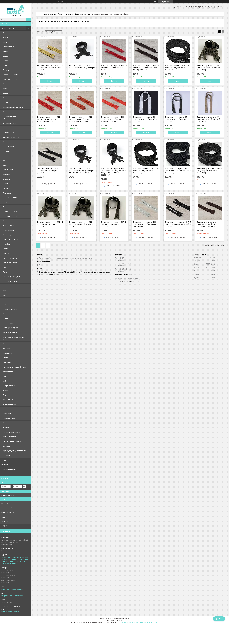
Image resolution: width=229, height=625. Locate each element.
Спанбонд (7, 244)
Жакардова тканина (11, 84)
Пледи (5, 358)
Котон (5, 102)
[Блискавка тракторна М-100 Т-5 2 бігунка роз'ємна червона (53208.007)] (114, 51)
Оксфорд (6, 179)
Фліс (4, 295)
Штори (5, 318)
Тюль (5, 272)
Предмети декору (10, 409)
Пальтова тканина (10, 207)
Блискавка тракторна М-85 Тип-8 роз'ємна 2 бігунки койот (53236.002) (209, 119)
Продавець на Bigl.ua (114, 620)
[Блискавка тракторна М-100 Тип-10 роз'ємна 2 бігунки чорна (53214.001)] (82, 51)
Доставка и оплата (8, 469)
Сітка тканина (8, 230)
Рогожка (6, 142)
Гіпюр (5, 65)
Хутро (5, 160)
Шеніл (5, 184)
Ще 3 (5, 526)
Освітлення (7, 413)
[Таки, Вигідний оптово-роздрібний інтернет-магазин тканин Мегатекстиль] (15, 9)
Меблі (5, 381)
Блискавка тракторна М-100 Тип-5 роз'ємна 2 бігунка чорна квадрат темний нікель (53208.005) (113, 171)
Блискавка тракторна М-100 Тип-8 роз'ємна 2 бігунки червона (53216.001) (112, 119)
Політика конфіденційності (149, 623)
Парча (5, 188)
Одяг (5, 376)
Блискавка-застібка (82, 14)
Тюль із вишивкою (10, 263)
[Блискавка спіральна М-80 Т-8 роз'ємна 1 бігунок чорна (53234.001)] (178, 51)
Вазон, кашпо (8, 353)
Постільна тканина (10, 216)
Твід (4, 267)
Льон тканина (8, 146)
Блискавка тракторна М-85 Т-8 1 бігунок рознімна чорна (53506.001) (209, 170)
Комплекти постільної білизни (14, 367)
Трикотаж (6, 253)
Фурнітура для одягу (10, 332)
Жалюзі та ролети (10, 437)
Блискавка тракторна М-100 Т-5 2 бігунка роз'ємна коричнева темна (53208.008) (146, 67)
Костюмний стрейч (10, 112)
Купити (50, 81)
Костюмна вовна (9, 123)
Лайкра (6, 151)
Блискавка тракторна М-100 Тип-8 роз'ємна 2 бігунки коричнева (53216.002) (208, 224)
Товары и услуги (7, 28)
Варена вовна (8, 47)
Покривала (7, 455)
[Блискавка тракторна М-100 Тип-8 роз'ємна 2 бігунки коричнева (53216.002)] (209, 208)
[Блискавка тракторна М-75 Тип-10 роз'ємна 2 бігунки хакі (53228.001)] (209, 51)
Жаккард (6, 174)
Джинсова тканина (10, 79)
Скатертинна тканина (11, 239)
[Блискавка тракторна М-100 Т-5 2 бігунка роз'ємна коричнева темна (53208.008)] (146, 51)
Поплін (5, 202)
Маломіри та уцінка (10, 328)
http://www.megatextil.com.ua (12, 589)
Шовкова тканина (10, 309)
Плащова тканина (10, 211)
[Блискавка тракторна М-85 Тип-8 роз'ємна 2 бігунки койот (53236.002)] (209, 103)
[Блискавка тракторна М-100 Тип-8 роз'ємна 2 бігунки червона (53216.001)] (114, 103)
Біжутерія (6, 446)
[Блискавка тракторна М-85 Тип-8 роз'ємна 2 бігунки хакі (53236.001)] (178, 103)
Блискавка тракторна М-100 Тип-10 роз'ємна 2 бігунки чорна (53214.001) (82, 67)
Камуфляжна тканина (11, 128)
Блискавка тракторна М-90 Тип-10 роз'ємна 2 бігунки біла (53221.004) (145, 119)
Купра (5, 93)
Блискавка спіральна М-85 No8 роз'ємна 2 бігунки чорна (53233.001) (145, 170)
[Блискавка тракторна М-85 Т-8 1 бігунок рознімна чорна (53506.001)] (209, 154)
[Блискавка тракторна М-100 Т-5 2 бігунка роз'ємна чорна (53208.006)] (50, 154)
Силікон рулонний (10, 235)
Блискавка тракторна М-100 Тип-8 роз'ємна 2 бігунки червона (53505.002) (48, 119)
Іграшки (6, 427)
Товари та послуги (49, 14)
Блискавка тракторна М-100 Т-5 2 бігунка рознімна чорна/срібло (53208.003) (178, 224)
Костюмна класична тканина (14, 107)
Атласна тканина (9, 33)
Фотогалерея (6, 474)
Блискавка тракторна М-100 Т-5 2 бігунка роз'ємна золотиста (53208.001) (50, 67)
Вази (5, 344)
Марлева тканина (10, 156)
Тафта (5, 249)
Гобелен (6, 70)
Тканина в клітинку (10, 258)
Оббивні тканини (9, 170)
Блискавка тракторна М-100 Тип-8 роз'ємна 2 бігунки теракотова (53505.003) (80, 119)
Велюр (5, 56)
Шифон (5, 304)
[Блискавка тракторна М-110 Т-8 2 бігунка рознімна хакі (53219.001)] (50, 208)
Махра (5, 165)
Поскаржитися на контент (130, 623)
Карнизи (6, 390)
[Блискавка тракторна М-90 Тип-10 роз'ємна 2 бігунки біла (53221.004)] (146, 103)
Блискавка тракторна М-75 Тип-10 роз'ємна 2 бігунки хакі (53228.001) (209, 67)
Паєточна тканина (10, 197)
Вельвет (6, 51)
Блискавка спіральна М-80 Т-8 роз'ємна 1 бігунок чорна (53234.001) (177, 67)
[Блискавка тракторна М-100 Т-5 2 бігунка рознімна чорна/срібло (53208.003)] (178, 208)
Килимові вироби (9, 404)
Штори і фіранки (9, 386)
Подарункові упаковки (11, 432)
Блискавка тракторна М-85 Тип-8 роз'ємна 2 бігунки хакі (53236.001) (176, 119)
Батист (5, 42)
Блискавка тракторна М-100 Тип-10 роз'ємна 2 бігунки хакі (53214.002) (81, 224)
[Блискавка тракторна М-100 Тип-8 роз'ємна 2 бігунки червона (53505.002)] (50, 103)
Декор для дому (9, 372)
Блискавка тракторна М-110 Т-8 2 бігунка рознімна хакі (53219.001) (50, 224)
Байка (5, 37)
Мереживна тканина (11, 137)
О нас (3, 460)
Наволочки (7, 362)
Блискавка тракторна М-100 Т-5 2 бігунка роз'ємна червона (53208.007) (114, 67)
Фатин (5, 290)
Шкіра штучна (8, 132)
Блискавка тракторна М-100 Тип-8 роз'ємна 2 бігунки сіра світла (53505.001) (144, 224)
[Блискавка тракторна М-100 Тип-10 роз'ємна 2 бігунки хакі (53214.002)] (82, 208)
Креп (5, 88)
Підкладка (7, 193)
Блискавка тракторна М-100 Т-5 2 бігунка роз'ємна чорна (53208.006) (50, 170)
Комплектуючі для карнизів (13, 98)
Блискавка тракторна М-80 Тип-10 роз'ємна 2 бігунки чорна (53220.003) (178, 170)
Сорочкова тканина (10, 221)
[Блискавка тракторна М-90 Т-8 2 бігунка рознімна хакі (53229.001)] (114, 208)
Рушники (6, 348)
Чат (220, 619)
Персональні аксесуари (12, 441)
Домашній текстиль (10, 399)
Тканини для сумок (10, 281)
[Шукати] (28, 20)
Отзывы (4, 465)
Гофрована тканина (10, 75)
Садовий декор (9, 418)
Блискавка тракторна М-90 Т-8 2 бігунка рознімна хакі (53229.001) (113, 224)
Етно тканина (8, 323)
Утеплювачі (7, 286)
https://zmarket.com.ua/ (10, 611)
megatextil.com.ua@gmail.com (12, 596)
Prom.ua (126, 618)
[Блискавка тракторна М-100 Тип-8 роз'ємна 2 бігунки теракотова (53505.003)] (82, 103)
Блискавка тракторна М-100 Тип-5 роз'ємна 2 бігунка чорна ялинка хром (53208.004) (81, 170)
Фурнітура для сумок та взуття (14, 451)
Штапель (6, 300)
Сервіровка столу (9, 423)
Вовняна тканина (9, 314)
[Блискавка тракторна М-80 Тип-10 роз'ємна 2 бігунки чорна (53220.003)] (178, 154)
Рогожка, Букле (8, 225)
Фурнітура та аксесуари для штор (13, 338)
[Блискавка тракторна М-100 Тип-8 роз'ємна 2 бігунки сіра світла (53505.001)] (146, 208)
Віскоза (6, 61)
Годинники (7, 395)
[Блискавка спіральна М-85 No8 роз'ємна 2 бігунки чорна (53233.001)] (146, 154)
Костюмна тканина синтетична (10, 117)
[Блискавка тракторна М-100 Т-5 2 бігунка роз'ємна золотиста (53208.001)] (50, 51)
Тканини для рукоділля (11, 277)
